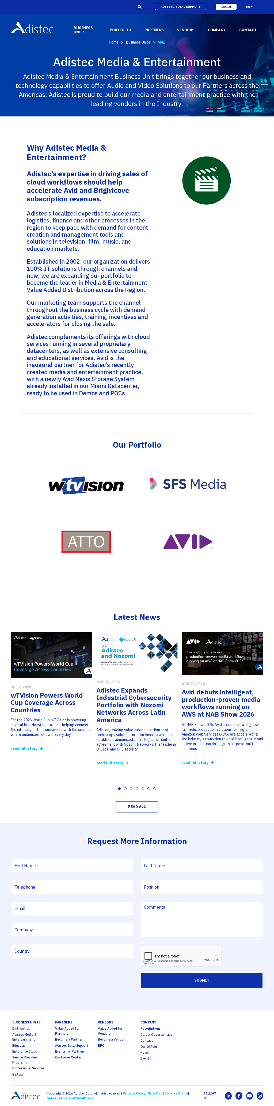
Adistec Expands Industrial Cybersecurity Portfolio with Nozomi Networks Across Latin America (134, 705)
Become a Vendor (111, 1039)
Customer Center (68, 1057)
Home (114, 42)
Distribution (21, 1028)
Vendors (105, 1022)
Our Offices (149, 1047)
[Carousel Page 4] (137, 788)
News (144, 1052)
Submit (201, 980)
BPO (101, 1046)
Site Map (155, 1093)
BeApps (18, 1074)
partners (64, 1022)
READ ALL (137, 806)
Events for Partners (70, 1051)
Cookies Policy (176, 1093)
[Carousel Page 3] (131, 788)
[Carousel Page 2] (125, 788)
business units (26, 1022)
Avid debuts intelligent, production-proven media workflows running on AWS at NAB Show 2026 (221, 703)
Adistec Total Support (71, 1046)
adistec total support (181, 7)
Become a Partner (68, 1039)
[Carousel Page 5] (143, 788)
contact (248, 30)
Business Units (138, 42)
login (226, 7)
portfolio (120, 30)
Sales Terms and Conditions (70, 1098)
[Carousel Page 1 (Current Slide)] (119, 788)
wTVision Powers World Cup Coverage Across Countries (47, 702)
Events (145, 1058)
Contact (146, 1040)
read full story (24, 748)
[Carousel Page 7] (154, 788)
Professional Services (28, 1068)
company (148, 1022)
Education (20, 1046)
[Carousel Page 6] (148, 788)
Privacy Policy (134, 1093)
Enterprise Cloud (24, 1051)
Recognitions (150, 1028)
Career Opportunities (156, 1035)
